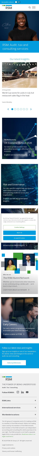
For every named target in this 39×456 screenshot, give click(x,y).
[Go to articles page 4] (21, 109)
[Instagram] (18, 392)
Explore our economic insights (15, 155)
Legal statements (7, 445)
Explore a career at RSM (12, 334)
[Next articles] (31, 109)
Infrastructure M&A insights (14, 245)
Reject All (19, 232)
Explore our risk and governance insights (15, 199)
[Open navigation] (34, 7)
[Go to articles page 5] (24, 109)
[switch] (18, 2)
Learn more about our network (15, 290)
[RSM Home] (7, 7)
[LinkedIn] (22, 392)
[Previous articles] (8, 109)
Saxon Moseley (7, 102)
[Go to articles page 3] (18, 109)
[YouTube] (27, 392)
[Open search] (30, 7)
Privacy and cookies (8, 448)
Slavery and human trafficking (12, 451)
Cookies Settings (19, 227)
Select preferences (14, 363)
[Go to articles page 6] (27, 109)
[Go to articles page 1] (12, 109)
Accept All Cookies (19, 238)
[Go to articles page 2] (15, 109)
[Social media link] (7, 378)
